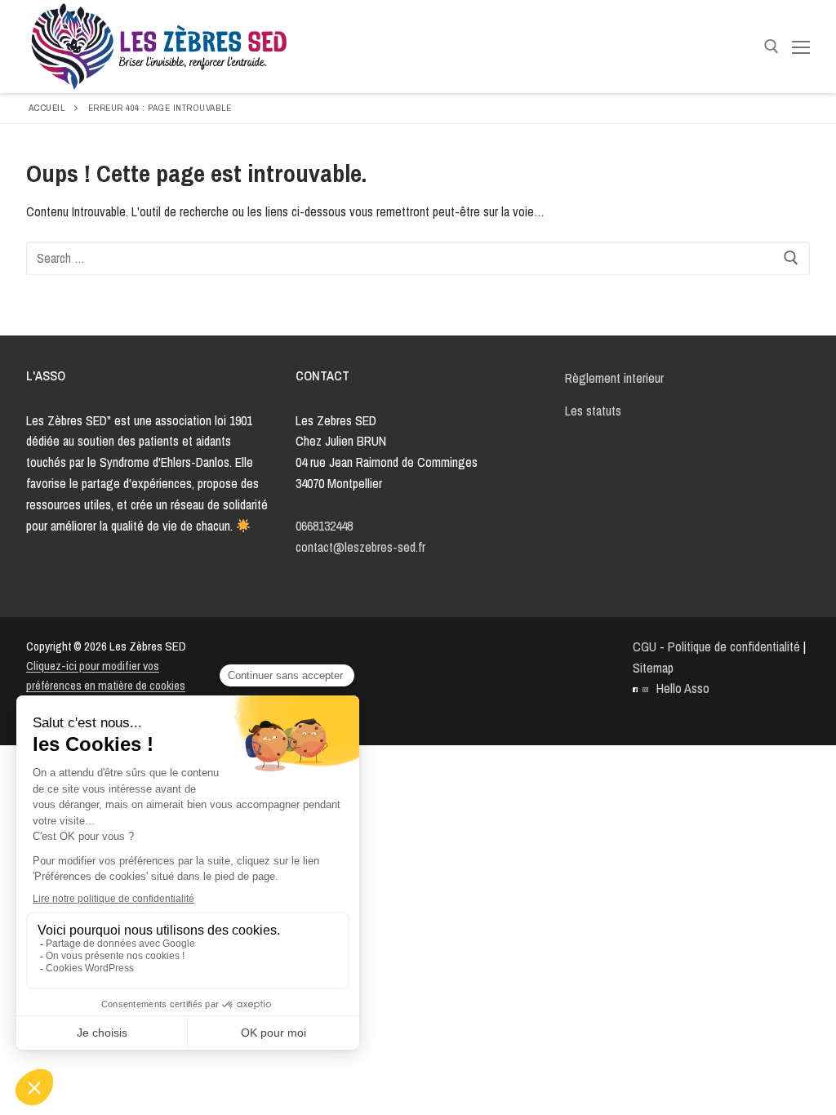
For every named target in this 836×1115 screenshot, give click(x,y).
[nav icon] (801, 46)
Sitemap (653, 668)
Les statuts (593, 411)
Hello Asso (682, 688)
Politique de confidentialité (734, 646)
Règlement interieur (614, 378)
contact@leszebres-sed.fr (360, 547)
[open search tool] (771, 46)
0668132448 (324, 526)
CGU (644, 646)
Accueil (47, 107)
